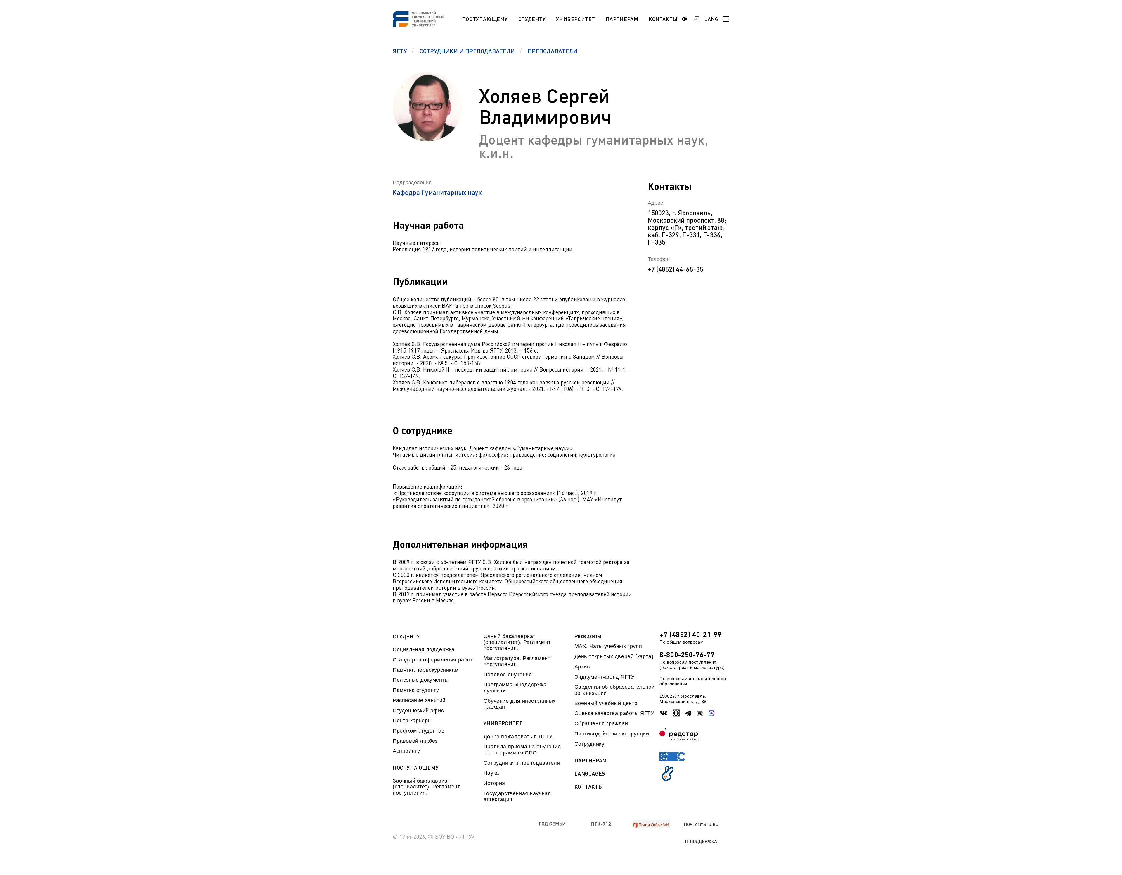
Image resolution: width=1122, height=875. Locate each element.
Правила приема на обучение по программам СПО (522, 749)
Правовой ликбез (415, 741)
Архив (582, 667)
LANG (711, 19)
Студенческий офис (418, 711)
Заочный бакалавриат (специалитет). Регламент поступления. (426, 787)
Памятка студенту (416, 690)
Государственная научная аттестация (517, 796)
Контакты (663, 19)
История (494, 783)
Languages (589, 774)
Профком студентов (418, 731)
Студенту (532, 19)
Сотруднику (589, 744)
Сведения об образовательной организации (614, 690)
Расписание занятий (419, 700)
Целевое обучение (508, 675)
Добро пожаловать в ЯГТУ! (519, 737)
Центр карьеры (412, 720)
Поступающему (485, 19)
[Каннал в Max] (711, 713)
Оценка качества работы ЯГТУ (614, 713)
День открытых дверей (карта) (614, 656)
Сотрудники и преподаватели (522, 763)
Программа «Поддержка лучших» (515, 687)
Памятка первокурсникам (425, 670)
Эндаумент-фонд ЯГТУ (604, 677)
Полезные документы (421, 680)
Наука (491, 773)
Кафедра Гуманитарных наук (437, 192)
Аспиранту (406, 751)
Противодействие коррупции (611, 734)
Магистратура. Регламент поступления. (517, 661)
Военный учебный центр (606, 703)
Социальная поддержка (424, 649)
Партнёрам (622, 19)
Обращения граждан (601, 723)
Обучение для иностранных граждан (520, 704)
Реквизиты (588, 636)
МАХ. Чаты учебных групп (608, 646)
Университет (575, 19)
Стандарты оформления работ (433, 660)
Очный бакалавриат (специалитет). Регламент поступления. (517, 642)
